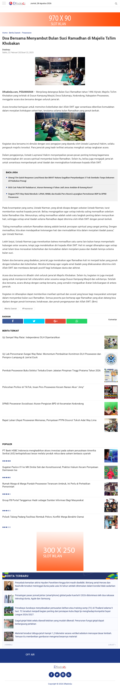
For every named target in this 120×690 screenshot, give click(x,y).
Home (5, 33)
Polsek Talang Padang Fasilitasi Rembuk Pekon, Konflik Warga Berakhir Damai (43, 516)
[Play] (10, 655)
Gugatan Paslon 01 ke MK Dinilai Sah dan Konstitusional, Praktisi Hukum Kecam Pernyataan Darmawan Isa (50, 469)
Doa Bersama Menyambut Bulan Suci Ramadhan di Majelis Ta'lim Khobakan (59, 41)
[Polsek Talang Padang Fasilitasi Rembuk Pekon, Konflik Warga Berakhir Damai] (111, 522)
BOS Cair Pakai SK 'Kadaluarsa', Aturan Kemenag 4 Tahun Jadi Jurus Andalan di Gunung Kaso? (50, 187)
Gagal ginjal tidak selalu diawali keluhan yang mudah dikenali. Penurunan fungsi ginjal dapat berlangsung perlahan (59, 622)
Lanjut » (112, 645)
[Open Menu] (4, 3)
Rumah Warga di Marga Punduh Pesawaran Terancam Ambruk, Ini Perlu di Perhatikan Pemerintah (46, 485)
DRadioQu (68, 684)
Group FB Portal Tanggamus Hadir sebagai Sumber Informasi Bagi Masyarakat (43, 500)
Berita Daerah (14, 33)
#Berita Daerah (10, 309)
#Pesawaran (27, 309)
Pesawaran (27, 33)
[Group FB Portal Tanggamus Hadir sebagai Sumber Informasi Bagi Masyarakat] (111, 506)
